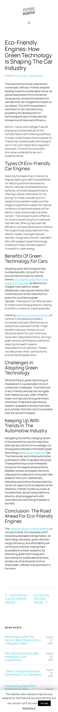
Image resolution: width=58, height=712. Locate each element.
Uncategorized (35, 75)
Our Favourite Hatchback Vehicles (41, 598)
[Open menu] (29, 23)
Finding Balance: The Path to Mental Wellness (16, 598)
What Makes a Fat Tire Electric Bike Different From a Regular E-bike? (23, 640)
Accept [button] (44, 703)
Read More (28, 708)
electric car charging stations (32, 315)
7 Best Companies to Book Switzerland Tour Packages (23, 673)
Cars (24, 75)
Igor (17, 75)
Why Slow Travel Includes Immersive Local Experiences (22, 657)
